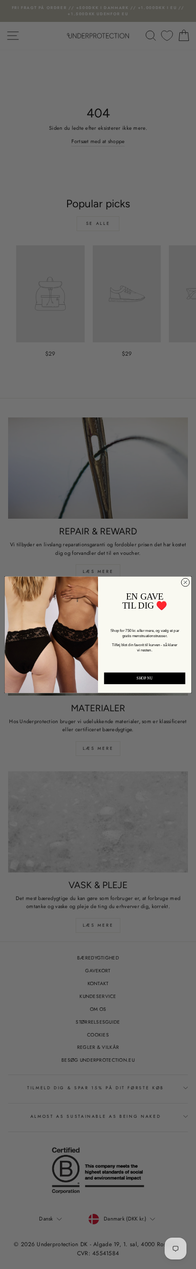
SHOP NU (145, 678)
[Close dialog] (185, 582)
